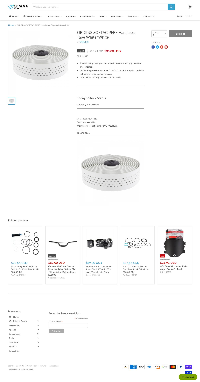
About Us (20, 366)
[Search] (171, 7)
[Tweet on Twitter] (157, 47)
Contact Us (54, 366)
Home (11, 25)
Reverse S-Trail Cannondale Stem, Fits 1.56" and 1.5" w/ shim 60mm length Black (99, 269)
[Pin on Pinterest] (166, 47)
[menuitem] (13, 16)
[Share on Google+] (161, 47)
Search (10, 366)
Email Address (56, 321)
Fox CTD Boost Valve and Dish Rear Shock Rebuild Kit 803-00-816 (136, 269)
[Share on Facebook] (153, 47)
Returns (43, 366)
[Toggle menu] (38, 320)
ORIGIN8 (84, 41)
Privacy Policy (32, 366)
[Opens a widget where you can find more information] (188, 377)
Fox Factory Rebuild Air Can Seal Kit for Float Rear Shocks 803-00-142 (25, 269)
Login (179, 16)
